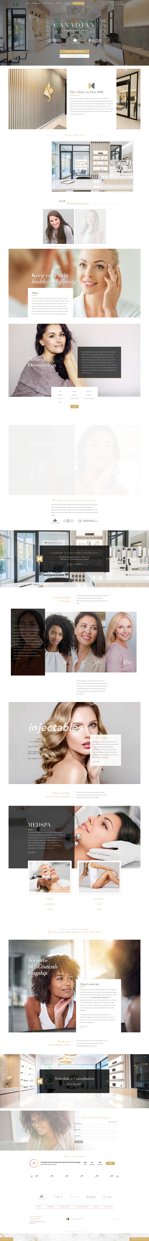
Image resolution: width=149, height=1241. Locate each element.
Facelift (32, 460)
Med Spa (58, 3)
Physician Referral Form (74, 56)
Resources (109, 1206)
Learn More (22, 179)
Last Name (77, 1135)
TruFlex (99, 904)
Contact (66, 3)
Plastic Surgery (48, 3)
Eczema (74, 391)
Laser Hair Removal (49, 904)
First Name (77, 1129)
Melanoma (89, 391)
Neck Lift (54, 457)
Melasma (60, 395)
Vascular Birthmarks (89, 398)
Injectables (50, 899)
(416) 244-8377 (74, 1084)
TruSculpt (99, 909)
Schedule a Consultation (74, 51)
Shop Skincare (78, 3)
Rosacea (89, 395)
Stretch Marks (74, 398)
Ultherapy (50, 909)
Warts (60, 402)
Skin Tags (60, 398)
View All (50, 916)
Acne (60, 391)
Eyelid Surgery (34, 457)
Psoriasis (74, 395)
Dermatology (36, 3)
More (74, 406)
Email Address (78, 1123)
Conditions (50, 1206)
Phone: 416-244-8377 (116, 2)
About (27, 3)
